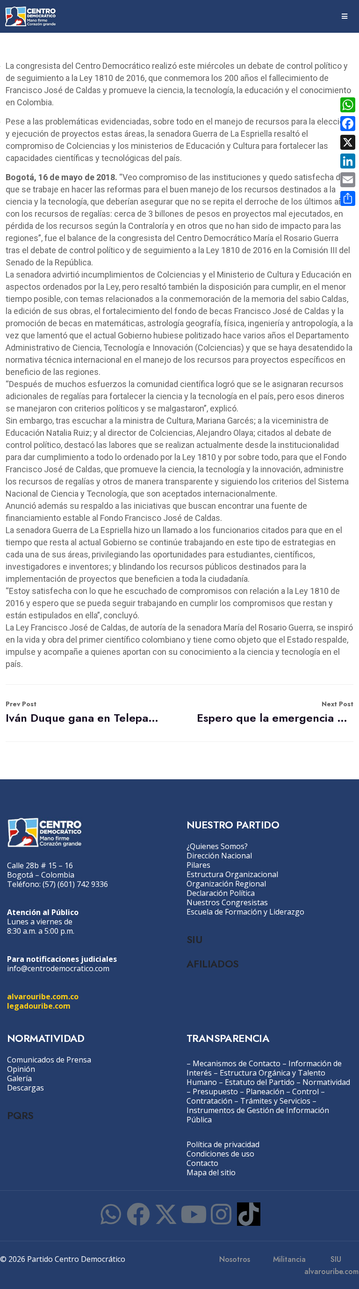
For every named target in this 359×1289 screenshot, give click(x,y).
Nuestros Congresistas (227, 902)
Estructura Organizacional (232, 874)
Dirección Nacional (219, 855)
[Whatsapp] (110, 1214)
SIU (194, 939)
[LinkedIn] (347, 161)
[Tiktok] (248, 1214)
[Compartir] (347, 198)
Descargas (25, 1088)
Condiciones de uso (220, 1154)
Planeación (265, 1091)
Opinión (21, 1069)
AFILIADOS (213, 963)
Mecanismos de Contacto (236, 1063)
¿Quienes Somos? (217, 846)
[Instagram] (221, 1214)
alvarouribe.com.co (43, 996)
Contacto (202, 1163)
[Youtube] (193, 1214)
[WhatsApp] (347, 104)
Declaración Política (221, 893)
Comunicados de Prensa (49, 1060)
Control (305, 1091)
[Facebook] (138, 1214)
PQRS (20, 1115)
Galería (19, 1078)
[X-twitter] (166, 1214)
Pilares (198, 865)
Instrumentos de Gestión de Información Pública (258, 1115)
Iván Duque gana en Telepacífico (84, 712)
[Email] (347, 179)
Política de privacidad (223, 1144)
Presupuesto (215, 1091)
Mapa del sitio (211, 1172)
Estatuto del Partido (259, 1082)
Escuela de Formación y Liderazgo (245, 912)
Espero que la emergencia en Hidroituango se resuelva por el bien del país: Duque (275, 712)
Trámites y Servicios (275, 1101)
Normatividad (326, 1082)
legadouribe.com (39, 1006)
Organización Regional (226, 884)
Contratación (209, 1101)
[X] (347, 142)
